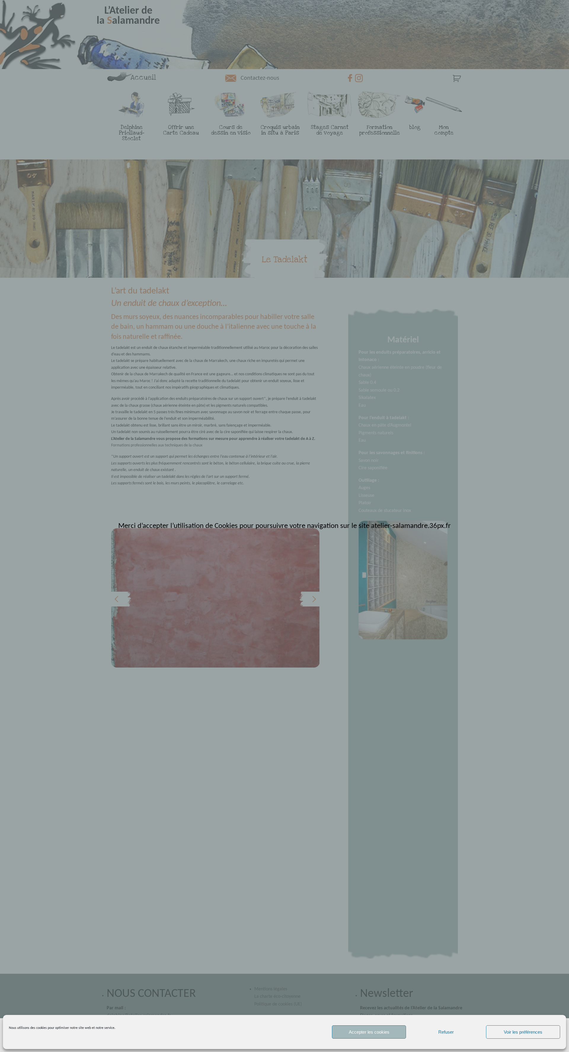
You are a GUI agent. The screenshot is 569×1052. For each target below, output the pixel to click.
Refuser (446, 1032)
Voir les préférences (523, 1032)
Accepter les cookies (369, 1032)
